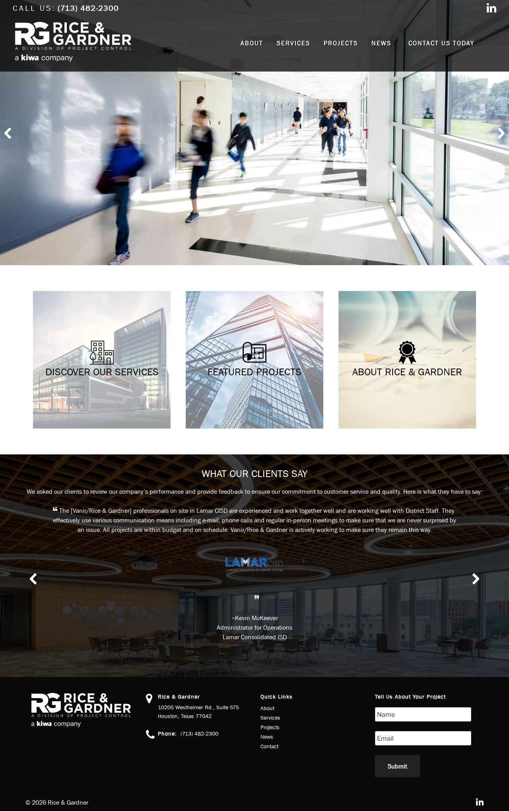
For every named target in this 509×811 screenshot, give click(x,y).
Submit (397, 766)
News (381, 43)
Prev (10, 132)
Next (498, 132)
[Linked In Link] (491, 9)
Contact (269, 746)
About (252, 43)
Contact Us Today (441, 43)
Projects (341, 43)
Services (293, 43)
